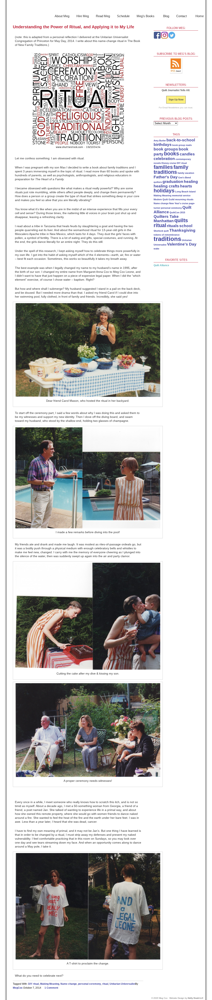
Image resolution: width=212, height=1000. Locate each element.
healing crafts (166, 186)
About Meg (62, 16)
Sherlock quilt (161, 231)
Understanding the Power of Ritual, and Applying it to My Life (73, 27)
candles (187, 154)
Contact (180, 16)
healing (191, 181)
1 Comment (51, 987)
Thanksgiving (182, 230)
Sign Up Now (176, 99)
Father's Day (166, 177)
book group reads (182, 145)
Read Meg (103, 16)
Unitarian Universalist (122, 983)
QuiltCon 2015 (177, 212)
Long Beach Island (185, 191)
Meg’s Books (144, 16)
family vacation (186, 173)
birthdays (163, 144)
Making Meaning (49, 983)
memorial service (181, 195)
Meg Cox (106, 7)
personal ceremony (89, 983)
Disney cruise (168, 163)
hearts (186, 186)
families (163, 167)
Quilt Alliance (161, 265)
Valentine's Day (181, 244)
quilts (181, 220)
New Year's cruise (178, 203)
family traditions (171, 169)
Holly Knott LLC (195, 998)
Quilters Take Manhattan (166, 218)
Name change (68, 983)
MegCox (18, 987)
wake (156, 248)
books (171, 153)
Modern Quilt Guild (164, 199)
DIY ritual (33, 983)
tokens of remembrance (166, 235)
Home (199, 16)
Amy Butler (160, 140)
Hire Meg (82, 16)
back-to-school (180, 140)
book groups (166, 149)
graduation (173, 181)
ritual (105, 983)
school (185, 226)
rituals (173, 226)
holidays (164, 190)
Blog (166, 16)
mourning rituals (184, 199)
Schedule (123, 16)
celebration (164, 158)
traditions (167, 238)
